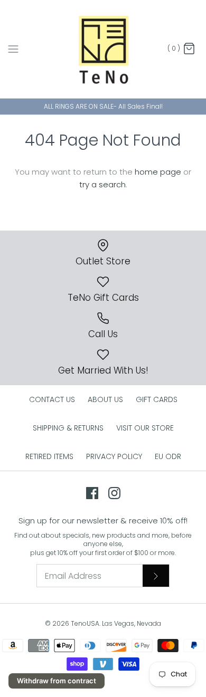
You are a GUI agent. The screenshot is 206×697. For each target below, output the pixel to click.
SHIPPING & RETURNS (68, 428)
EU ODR (168, 456)
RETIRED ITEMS (49, 456)
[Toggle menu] (13, 48)
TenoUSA (85, 623)
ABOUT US (105, 399)
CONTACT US (52, 399)
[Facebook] (92, 493)
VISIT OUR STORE (145, 428)
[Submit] (156, 576)
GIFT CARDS (156, 399)
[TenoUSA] (103, 49)
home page (158, 171)
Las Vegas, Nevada (131, 623)
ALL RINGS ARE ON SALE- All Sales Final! (103, 106)
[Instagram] (114, 493)
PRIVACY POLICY (114, 456)
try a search (102, 184)
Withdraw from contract (56, 680)
